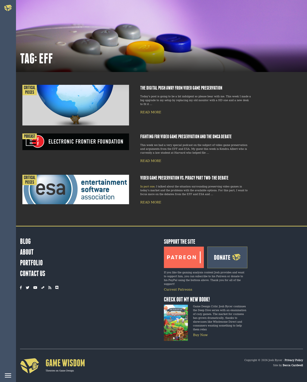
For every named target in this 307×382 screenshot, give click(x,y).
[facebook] (21, 288)
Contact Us (32, 273)
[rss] (49, 288)
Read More (150, 112)
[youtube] (35, 288)
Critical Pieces (29, 89)
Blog (25, 241)
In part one (147, 186)
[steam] (42, 288)
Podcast (29, 136)
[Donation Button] (227, 256)
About (27, 252)
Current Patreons (178, 289)
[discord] (56, 288)
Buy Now (200, 335)
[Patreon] (184, 256)
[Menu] (8, 376)
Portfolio (31, 262)
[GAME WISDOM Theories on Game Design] (52, 378)
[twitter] (27, 288)
